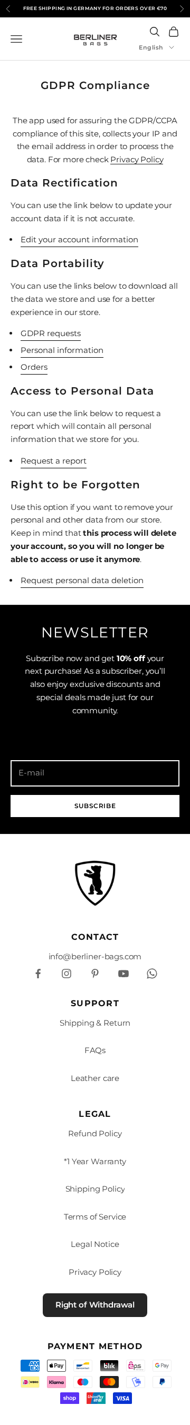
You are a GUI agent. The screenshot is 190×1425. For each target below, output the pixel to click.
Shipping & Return (95, 1023)
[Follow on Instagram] (66, 973)
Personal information (62, 350)
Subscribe (95, 806)
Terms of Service (95, 1217)
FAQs (95, 1050)
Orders (34, 367)
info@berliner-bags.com (95, 956)
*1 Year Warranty (95, 1161)
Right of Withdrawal (95, 1305)
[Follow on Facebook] (38, 973)
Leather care (95, 1078)
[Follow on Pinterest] (95, 973)
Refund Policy (94, 1133)
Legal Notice (95, 1244)
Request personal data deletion (82, 580)
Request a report (54, 461)
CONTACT (95, 937)
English (151, 47)
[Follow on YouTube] (123, 973)
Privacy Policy (136, 159)
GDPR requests (51, 333)
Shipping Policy (95, 1189)
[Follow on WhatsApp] (152, 973)
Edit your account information (79, 239)
